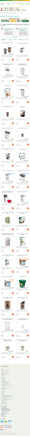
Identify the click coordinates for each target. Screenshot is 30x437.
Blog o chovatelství (4, 403)
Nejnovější (26, 39)
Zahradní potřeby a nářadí (5, 381)
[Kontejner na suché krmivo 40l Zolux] (7, 177)
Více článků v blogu (15, 36)
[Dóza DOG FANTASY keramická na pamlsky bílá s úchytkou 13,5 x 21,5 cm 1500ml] (7, 241)
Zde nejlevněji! (11, 54)
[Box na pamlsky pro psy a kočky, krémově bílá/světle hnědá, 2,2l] (22, 347)
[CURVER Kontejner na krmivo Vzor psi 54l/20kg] (22, 241)
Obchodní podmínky (4, 398)
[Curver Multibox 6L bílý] (7, 92)
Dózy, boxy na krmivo (20, 12)
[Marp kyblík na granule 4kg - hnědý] (22, 262)
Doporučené (3, 39)
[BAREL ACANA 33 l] (22, 113)
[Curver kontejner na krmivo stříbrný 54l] (7, 135)
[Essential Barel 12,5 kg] (22, 283)
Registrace (3, 392)
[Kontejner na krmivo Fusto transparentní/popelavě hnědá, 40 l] (22, 71)
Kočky (2, 369)
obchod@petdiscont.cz (5, 413)
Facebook (4, 414)
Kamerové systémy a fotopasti (6, 385)
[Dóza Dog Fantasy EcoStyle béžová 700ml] (22, 304)
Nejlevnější (9, 39)
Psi (4, 12)
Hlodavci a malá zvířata (5, 370)
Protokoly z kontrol (4, 402)
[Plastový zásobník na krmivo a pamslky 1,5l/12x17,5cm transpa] (7, 71)
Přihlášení (3, 394)
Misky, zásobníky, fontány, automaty (11, 12)
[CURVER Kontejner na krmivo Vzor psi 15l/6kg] (22, 220)
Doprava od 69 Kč (15, 0)
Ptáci (2, 372)
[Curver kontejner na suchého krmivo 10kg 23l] (7, 156)
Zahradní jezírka (4, 377)
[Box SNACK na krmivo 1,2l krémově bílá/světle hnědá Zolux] (7, 347)
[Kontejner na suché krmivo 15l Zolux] (22, 198)
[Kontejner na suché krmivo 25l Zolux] (22, 92)
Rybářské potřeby (4, 384)
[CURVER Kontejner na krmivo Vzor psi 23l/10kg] (7, 262)
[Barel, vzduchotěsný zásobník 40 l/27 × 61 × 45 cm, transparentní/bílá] (7, 326)
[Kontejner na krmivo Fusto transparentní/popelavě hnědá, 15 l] (22, 326)
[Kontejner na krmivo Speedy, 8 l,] (22, 135)
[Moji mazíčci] (22, 4)
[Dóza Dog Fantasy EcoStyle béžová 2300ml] (7, 304)
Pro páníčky (3, 380)
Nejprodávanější (20, 39)
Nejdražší (15, 39)
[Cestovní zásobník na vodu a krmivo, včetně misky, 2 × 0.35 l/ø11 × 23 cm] (7, 198)
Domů (2, 12)
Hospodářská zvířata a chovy (6, 373)
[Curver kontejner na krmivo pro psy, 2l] (22, 50)
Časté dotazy (4, 391)
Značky (3, 390)
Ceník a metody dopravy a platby (6, 395)
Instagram (4, 416)
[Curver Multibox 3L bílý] (22, 156)
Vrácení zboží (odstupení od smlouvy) (7, 399)
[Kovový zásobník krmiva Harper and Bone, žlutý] (7, 220)
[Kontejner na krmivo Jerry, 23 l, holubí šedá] (7, 113)
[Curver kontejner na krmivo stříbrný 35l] (22, 177)
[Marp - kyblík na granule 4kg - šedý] (7, 283)
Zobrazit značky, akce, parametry (10, 16)
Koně (2, 376)
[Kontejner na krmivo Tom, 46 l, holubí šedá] (7, 50)
